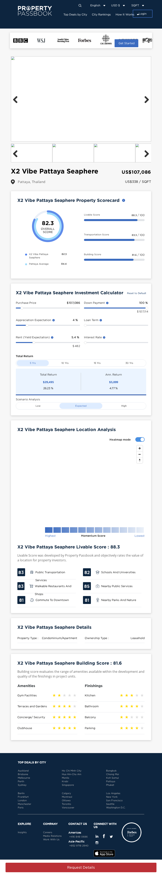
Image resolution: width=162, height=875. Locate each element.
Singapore (68, 785)
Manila (65, 777)
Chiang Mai (112, 774)
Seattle (110, 804)
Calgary (66, 793)
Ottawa (66, 800)
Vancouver (68, 807)
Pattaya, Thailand (31, 181)
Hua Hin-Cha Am (71, 774)
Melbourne (24, 777)
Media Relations (52, 836)
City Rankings (101, 14)
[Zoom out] (140, 454)
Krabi (65, 781)
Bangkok (111, 770)
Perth (21, 781)
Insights (128, 33)
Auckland (23, 770)
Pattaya (110, 781)
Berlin (21, 793)
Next (145, 99)
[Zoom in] (140, 448)
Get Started (127, 43)
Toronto (66, 804)
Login (143, 13)
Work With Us (51, 839)
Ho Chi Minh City (71, 770)
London (22, 800)
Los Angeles (113, 793)
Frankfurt (23, 796)
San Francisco (114, 800)
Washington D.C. (115, 807)
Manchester (24, 804)
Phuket (110, 785)
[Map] (81, 483)
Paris (21, 807)
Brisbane (23, 774)
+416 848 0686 (78, 836)
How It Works (125, 14)
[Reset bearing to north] (140, 460)
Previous (17, 99)
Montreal (67, 796)
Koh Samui (112, 777)
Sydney (22, 785)
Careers (47, 832)
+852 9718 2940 (79, 845)
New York (112, 796)
